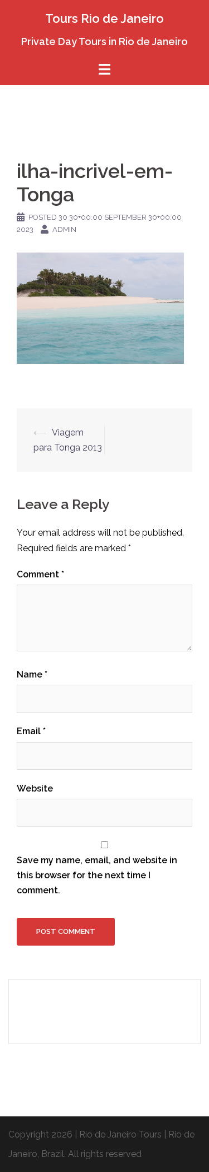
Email (31, 731)
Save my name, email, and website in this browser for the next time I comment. (97, 875)
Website (35, 788)
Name (32, 674)
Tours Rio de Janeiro (104, 18)
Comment (40, 574)
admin (64, 229)
